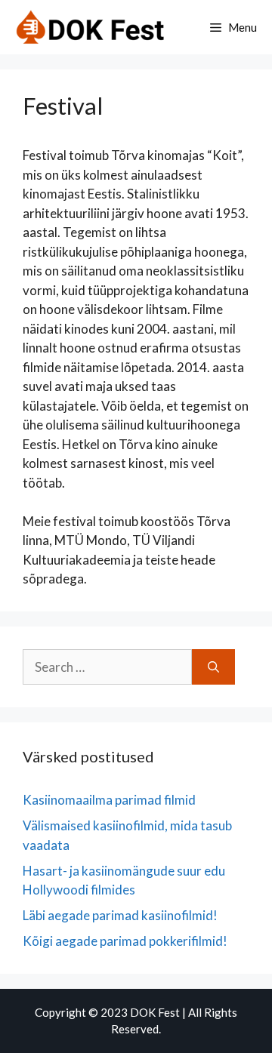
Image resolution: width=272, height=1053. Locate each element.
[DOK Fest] (90, 27)
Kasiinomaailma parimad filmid (109, 800)
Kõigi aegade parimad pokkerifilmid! (125, 941)
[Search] (213, 667)
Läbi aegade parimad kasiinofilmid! (120, 915)
